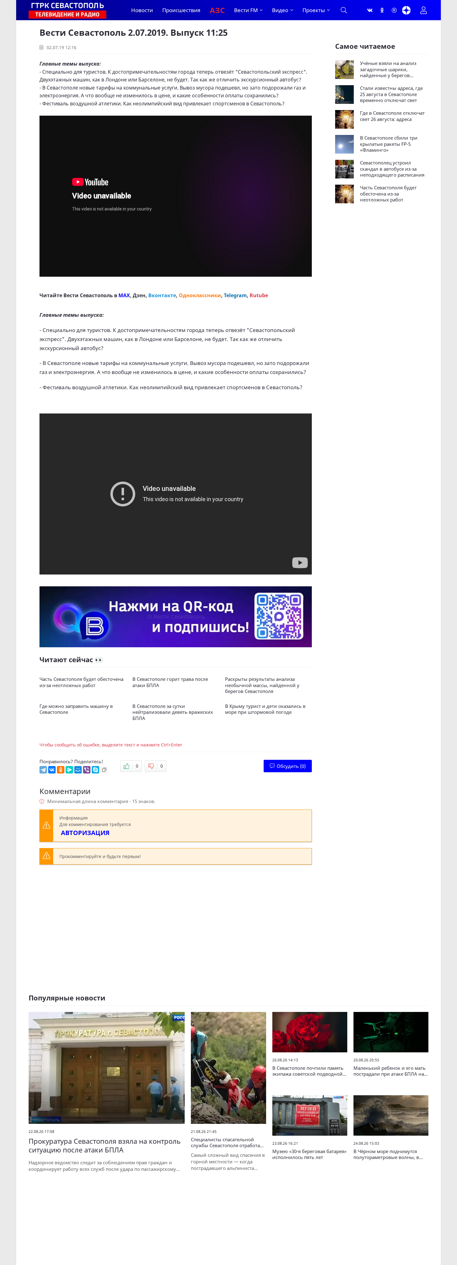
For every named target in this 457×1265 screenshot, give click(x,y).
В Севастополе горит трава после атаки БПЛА (170, 682)
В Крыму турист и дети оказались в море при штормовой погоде (265, 709)
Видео (280, 10)
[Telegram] (43, 769)
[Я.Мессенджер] (69, 769)
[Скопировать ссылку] (104, 769)
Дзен (139, 295)
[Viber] (86, 769)
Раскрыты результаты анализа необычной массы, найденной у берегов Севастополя (262, 685)
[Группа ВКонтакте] (370, 10)
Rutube (259, 295)
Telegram (235, 295)
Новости (142, 10)
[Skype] (95, 769)
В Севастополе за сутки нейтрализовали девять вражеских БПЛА (172, 712)
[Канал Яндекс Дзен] (406, 10)
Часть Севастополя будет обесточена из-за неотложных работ (81, 682)
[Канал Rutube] (394, 10)
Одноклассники (200, 295)
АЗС (217, 10)
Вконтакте (162, 295)
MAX (124, 295)
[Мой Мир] (78, 769)
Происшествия (181, 10)
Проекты (313, 10)
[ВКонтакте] (52, 769)
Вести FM (246, 10)
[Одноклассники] (382, 10)
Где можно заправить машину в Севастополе (76, 709)
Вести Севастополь (88, 295)
